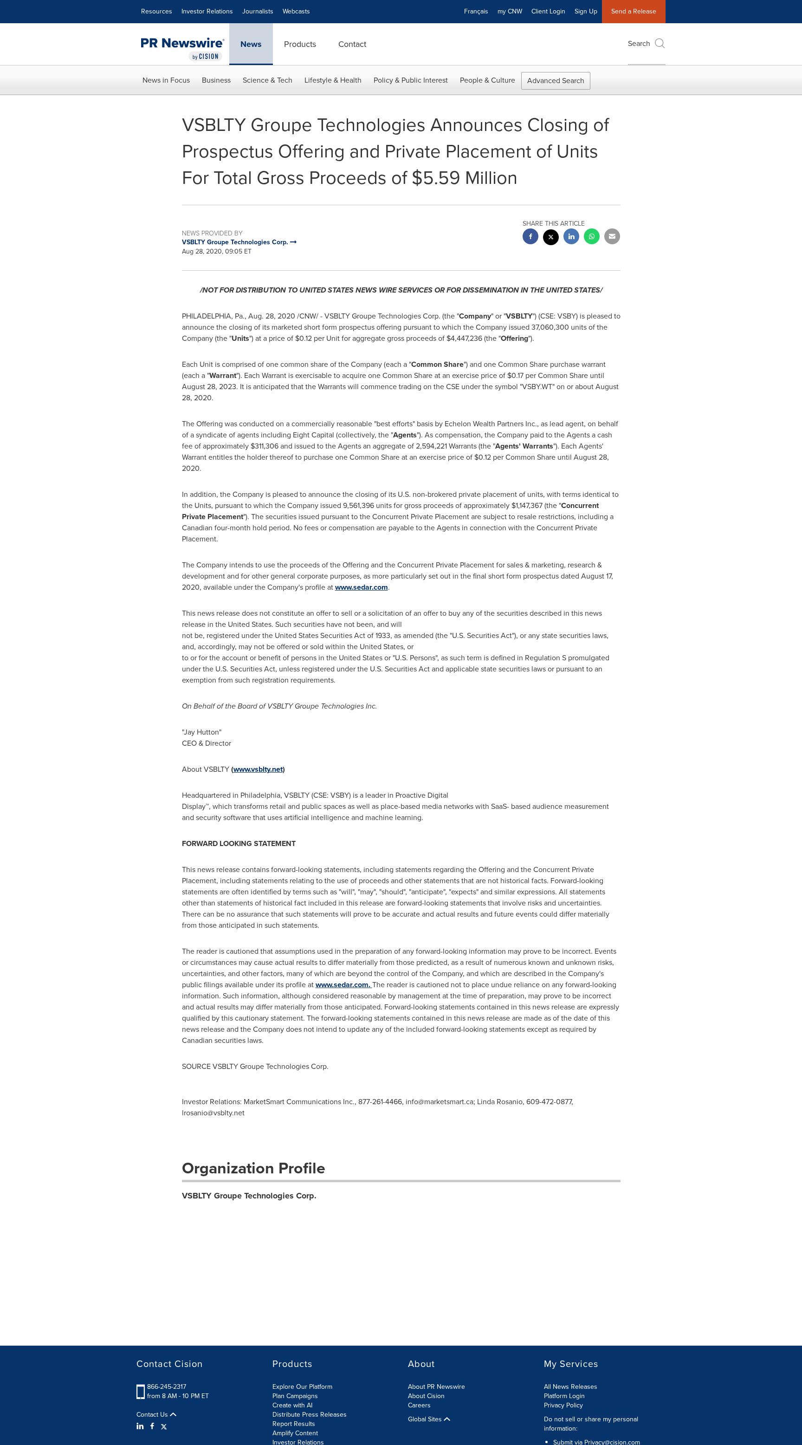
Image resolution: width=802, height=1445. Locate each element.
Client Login (548, 11)
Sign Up (586, 11)
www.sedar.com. (344, 984)
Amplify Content (295, 1433)
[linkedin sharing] (571, 237)
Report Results (293, 1424)
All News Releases (570, 1387)
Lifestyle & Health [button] (333, 80)
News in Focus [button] (166, 80)
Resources (156, 11)
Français (476, 11)
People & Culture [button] (487, 80)
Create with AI (292, 1405)
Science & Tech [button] (267, 80)
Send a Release (633, 11)
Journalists (257, 11)
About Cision (426, 1396)
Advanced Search (555, 80)
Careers (419, 1405)
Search (639, 43)
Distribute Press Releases (309, 1414)
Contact (352, 44)
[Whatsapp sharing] (592, 237)
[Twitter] (163, 1426)
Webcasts (296, 11)
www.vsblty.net (258, 769)
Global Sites (426, 1419)
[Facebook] (152, 1426)
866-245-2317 (166, 1387)
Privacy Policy (563, 1405)
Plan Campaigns (295, 1396)
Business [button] (216, 80)
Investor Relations (207, 11)
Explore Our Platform (302, 1387)
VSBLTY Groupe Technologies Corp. (249, 1196)
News (251, 44)
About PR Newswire (436, 1387)
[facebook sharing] (530, 237)
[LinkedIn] (141, 1426)
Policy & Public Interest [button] (411, 80)
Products (300, 44)
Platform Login (564, 1396)
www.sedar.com (361, 587)
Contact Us (153, 1414)
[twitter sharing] (551, 238)
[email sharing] (612, 237)
